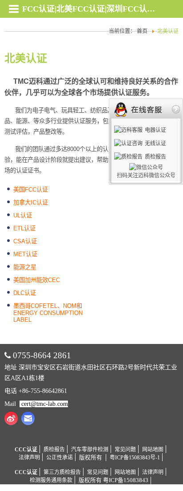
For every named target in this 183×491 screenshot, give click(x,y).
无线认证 (155, 143)
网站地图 (152, 449)
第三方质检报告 (62, 472)
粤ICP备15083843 (125, 480)
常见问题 (125, 449)
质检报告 (54, 449)
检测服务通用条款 (51, 480)
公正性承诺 (59, 457)
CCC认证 (26, 449)
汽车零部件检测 (89, 449)
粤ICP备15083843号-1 (135, 457)
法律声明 (29, 457)
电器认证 (155, 130)
